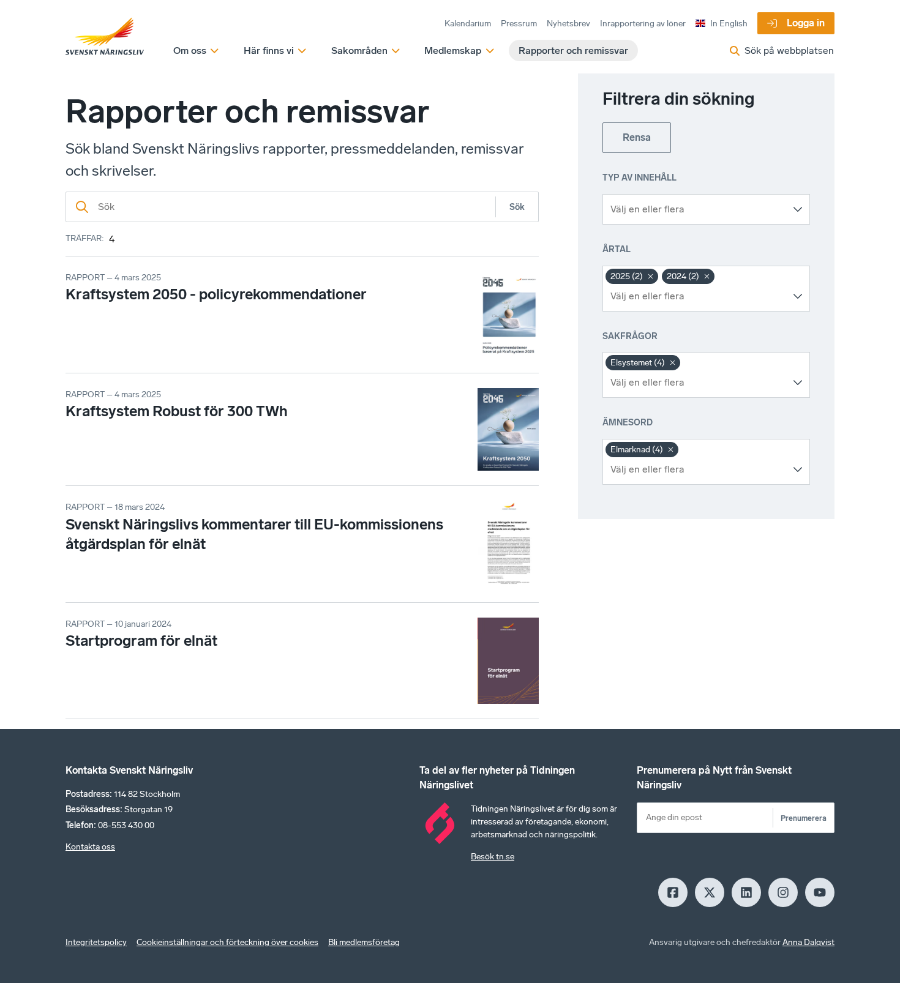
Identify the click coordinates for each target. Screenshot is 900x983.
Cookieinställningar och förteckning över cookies (227, 942)
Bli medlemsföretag (364, 942)
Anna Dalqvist (808, 942)
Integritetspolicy (96, 942)
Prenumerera (804, 818)
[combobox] (697, 209)
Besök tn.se (492, 856)
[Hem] (105, 36)
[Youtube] (819, 892)
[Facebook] (673, 892)
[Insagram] (783, 892)
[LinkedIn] (746, 892)
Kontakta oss (90, 847)
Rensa (637, 137)
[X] (709, 892)
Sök (517, 207)
